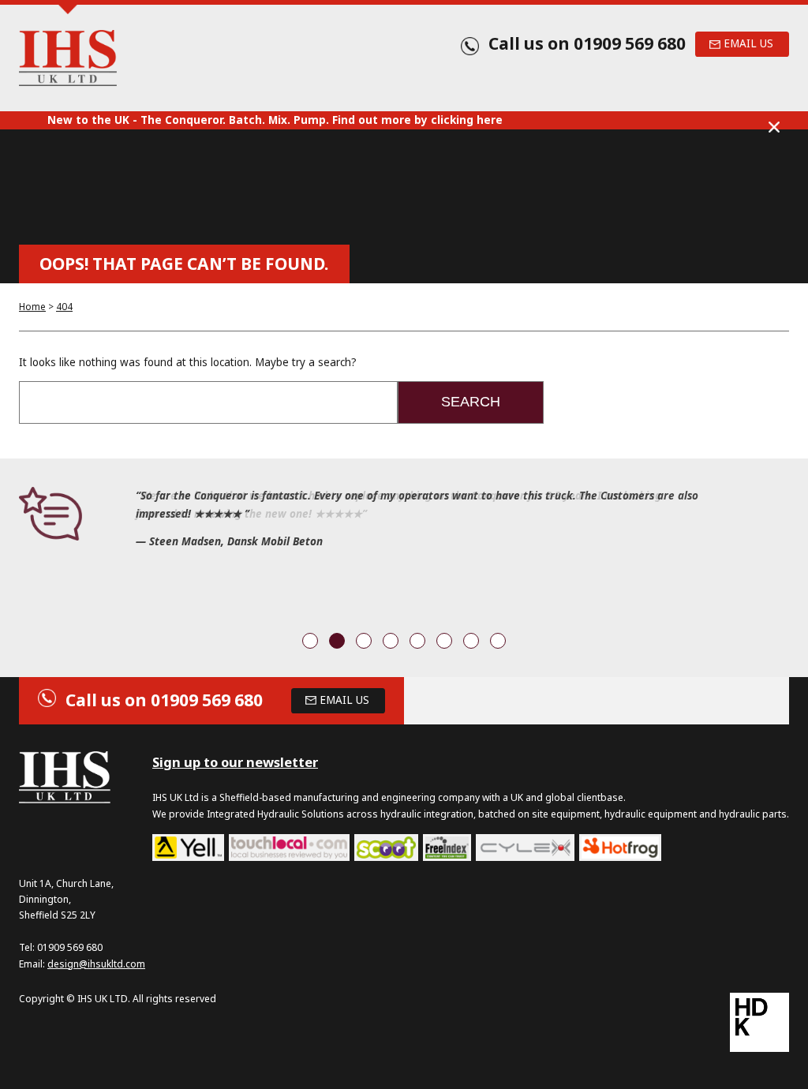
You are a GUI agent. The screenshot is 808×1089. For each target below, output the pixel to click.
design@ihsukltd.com (96, 964)
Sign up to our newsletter (235, 762)
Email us (748, 43)
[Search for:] (208, 402)
